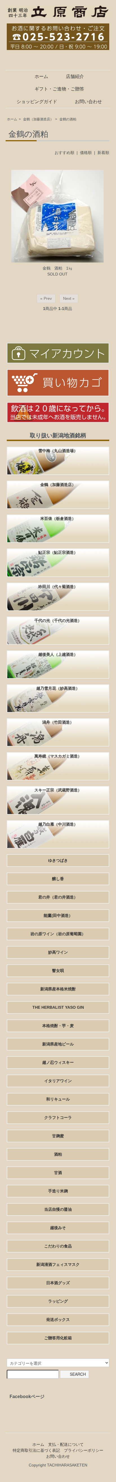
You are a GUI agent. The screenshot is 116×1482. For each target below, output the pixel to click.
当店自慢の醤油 (58, 1209)
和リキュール (58, 1099)
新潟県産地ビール (58, 1044)
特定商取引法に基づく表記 (36, 1450)
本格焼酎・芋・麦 (58, 1025)
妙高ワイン (58, 952)
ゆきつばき (58, 860)
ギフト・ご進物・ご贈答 (59, 88)
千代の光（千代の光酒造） (58, 620)
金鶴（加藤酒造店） (38, 119)
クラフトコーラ (58, 1117)
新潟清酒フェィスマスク (58, 1264)
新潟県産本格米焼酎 (58, 989)
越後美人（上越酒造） (58, 654)
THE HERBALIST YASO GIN (58, 1007)
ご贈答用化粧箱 (58, 1338)
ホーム (41, 76)
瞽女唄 (58, 970)
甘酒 (58, 1172)
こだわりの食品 (58, 1246)
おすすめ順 (64, 152)
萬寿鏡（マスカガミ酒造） (58, 756)
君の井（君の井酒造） (58, 897)
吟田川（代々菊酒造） (58, 586)
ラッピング (58, 1301)
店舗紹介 (75, 76)
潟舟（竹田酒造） (58, 722)
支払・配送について (66, 1444)
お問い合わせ (88, 101)
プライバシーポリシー (83, 1450)
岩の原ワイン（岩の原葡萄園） (58, 934)
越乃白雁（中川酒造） (58, 824)
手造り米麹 (58, 1191)
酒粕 (58, 1154)
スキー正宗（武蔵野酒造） (58, 790)
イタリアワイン (58, 1081)
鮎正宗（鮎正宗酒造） (58, 552)
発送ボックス (58, 1319)
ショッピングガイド (37, 101)
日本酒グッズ (58, 1283)
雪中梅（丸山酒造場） (58, 450)
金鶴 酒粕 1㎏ (57, 268)
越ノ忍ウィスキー (58, 1062)
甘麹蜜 (58, 1136)
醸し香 (58, 878)
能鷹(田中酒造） (58, 915)
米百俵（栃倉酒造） (58, 518)
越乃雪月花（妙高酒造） (58, 688)
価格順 (86, 152)
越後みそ (58, 1227)
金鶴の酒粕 (67, 119)
